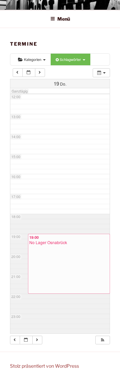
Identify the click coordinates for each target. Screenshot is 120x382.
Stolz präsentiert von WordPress (44, 366)
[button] (102, 340)
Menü (63, 19)
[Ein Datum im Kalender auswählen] (28, 72)
